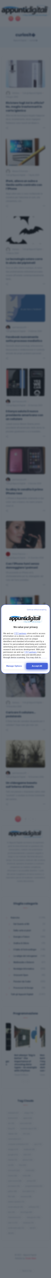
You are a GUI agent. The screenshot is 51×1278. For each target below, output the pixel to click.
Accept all (37, 666)
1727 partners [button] (20, 633)
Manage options (14, 666)
